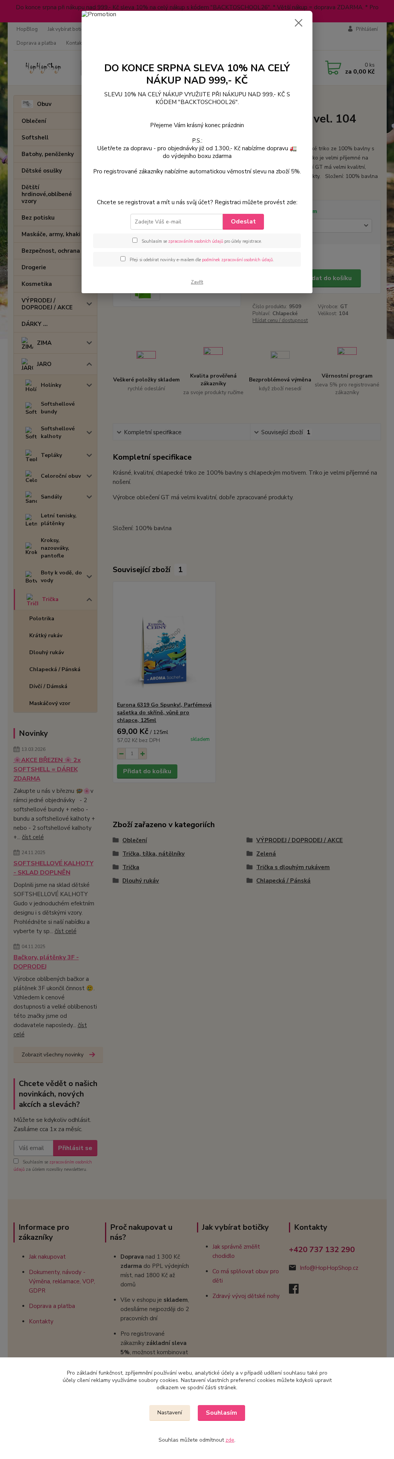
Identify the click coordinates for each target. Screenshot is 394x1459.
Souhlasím (221, 1413)
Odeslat (243, 221)
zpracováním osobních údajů (195, 241)
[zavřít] (298, 22)
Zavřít (197, 282)
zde (229, 1440)
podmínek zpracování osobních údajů (237, 260)
